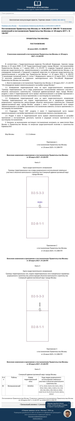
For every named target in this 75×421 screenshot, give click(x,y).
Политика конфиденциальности (37, 416)
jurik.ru (70, 21)
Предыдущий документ (29, 404)
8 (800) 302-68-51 (58, 20)
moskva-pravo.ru (37, 418)
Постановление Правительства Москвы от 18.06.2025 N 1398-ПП (39, 25)
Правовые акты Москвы (9, 25)
